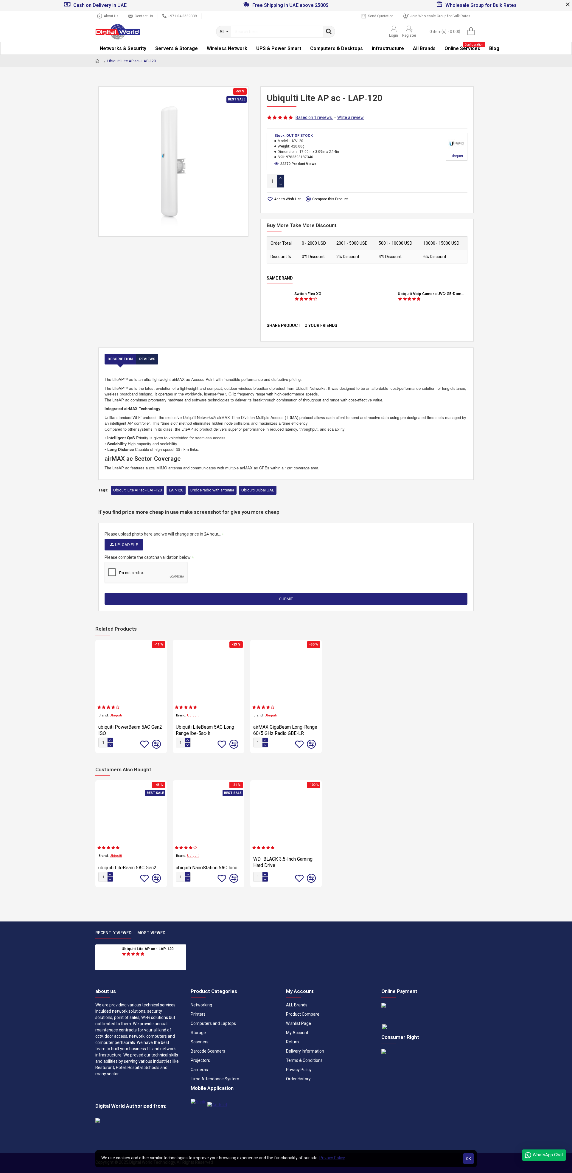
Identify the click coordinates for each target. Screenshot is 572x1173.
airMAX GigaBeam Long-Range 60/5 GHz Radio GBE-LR (285, 730)
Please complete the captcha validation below (148, 557)
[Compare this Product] (156, 744)
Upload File (126, 544)
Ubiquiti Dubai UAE (257, 490)
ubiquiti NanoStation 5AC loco (206, 868)
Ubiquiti (116, 715)
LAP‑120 (176, 490)
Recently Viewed (113, 932)
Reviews (147, 359)
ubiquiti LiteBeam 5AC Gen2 (127, 868)
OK (468, 1158)
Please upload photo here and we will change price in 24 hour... (163, 534)
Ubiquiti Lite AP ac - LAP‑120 (137, 490)
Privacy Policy (332, 1157)
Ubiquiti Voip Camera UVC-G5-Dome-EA (431, 293)
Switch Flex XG (307, 293)
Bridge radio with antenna (212, 490)
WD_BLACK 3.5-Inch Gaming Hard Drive (283, 862)
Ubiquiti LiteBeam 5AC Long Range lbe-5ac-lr (205, 730)
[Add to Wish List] (144, 744)
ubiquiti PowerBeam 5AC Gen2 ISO (130, 730)
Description (120, 359)
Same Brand (280, 278)
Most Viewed (151, 932)
